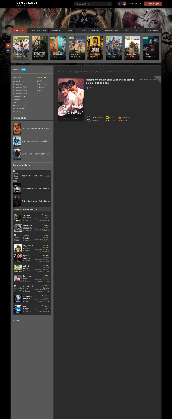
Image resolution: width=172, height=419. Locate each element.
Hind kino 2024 (19, 96)
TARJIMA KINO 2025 (37, 30)
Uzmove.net (62, 72)
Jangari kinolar (19, 81)
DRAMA (69, 30)
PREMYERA (55, 30)
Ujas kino (16, 102)
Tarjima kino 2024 (20, 90)
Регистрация (135, 4)
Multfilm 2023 (18, 108)
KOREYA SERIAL (111, 30)
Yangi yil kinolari (19, 105)
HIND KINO (95, 30)
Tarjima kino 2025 (20, 93)
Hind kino (17, 99)
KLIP (38, 93)
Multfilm (16, 111)
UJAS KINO (81, 30)
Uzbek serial (41, 90)
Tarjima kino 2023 (20, 87)
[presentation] (8, 50)
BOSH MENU (19, 30)
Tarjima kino (17, 84)
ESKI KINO (139, 30)
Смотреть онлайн (71, 119)
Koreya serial (42, 84)
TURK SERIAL (153, 30)
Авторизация (152, 4)
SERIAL (126, 30)
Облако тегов (75, 72)
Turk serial (41, 87)
